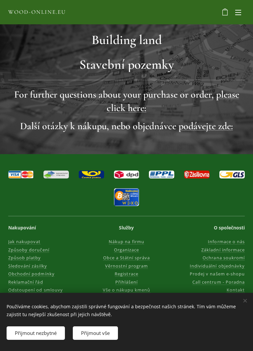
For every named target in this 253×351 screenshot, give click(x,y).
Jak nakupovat (24, 242)
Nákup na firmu (126, 242)
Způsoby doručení (28, 250)
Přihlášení (126, 282)
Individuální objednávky (217, 266)
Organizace (126, 250)
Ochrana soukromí (224, 258)
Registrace (126, 274)
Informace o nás (226, 242)
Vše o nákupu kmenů (127, 290)
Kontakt (236, 290)
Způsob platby (24, 258)
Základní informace (223, 250)
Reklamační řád (25, 282)
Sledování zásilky (27, 266)
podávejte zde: (206, 126)
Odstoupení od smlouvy (35, 290)
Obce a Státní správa (126, 258)
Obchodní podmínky (31, 274)
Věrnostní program (126, 266)
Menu (238, 12)
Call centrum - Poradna (218, 282)
